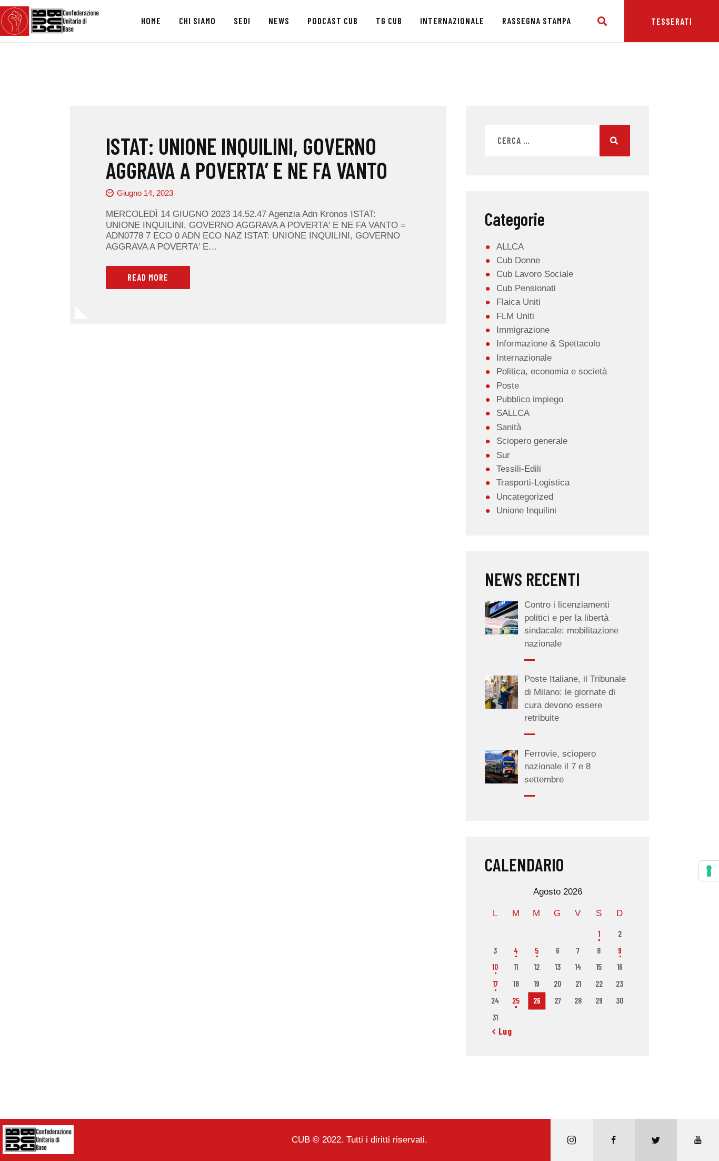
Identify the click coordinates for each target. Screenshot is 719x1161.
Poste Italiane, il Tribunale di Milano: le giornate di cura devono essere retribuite (575, 698)
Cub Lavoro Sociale (534, 274)
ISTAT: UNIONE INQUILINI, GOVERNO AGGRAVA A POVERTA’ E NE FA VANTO (246, 158)
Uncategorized (524, 497)
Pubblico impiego (529, 399)
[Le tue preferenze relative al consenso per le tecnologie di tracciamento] (709, 871)
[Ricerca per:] (557, 141)
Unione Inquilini (526, 510)
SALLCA (513, 413)
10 (495, 966)
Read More (147, 277)
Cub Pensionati (526, 288)
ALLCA (510, 247)
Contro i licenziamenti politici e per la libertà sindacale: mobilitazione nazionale (571, 624)
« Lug (502, 1031)
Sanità (508, 427)
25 (516, 1000)
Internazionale (524, 358)
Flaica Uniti (518, 302)
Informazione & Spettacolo (548, 344)
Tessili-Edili (518, 469)
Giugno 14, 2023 (145, 192)
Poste (507, 386)
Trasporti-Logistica (533, 483)
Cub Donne (518, 260)
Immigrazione (523, 330)
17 (495, 983)
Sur (503, 455)
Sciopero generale (531, 441)
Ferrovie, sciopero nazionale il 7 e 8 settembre (560, 767)
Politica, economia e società (551, 371)
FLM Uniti (515, 316)
